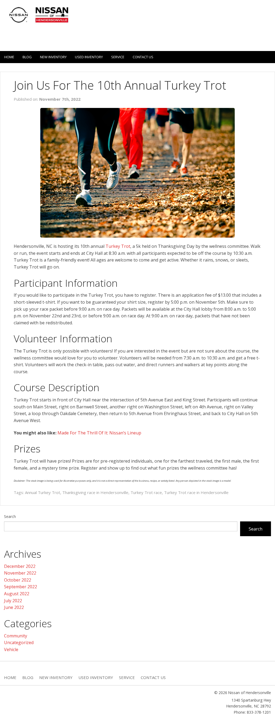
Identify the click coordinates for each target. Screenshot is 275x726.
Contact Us (143, 57)
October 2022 (17, 580)
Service (117, 57)
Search (10, 516)
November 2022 (20, 573)
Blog (27, 57)
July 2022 (13, 601)
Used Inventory (89, 57)
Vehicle (11, 649)
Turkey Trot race (146, 492)
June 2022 (14, 607)
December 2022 (19, 566)
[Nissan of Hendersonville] (37, 15)
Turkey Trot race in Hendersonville (196, 492)
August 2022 (16, 594)
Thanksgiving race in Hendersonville (95, 492)
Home (9, 57)
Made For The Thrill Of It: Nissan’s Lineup (99, 433)
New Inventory (53, 57)
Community (15, 636)
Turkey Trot (118, 246)
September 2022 (20, 587)
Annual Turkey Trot (42, 492)
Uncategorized (19, 642)
